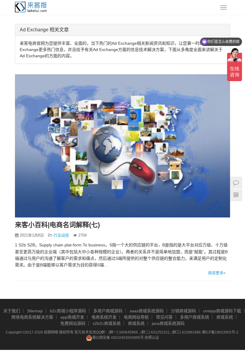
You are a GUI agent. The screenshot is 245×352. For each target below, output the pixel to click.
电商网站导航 (136, 317)
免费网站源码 (72, 323)
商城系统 (224, 317)
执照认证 (152, 338)
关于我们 (11, 310)
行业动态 (61, 235)
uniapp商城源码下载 (222, 310)
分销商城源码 (183, 310)
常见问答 (164, 317)
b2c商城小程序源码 (68, 310)
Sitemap (35, 310)
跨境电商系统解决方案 (32, 317)
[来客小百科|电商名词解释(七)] (122, 145)
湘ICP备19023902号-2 (220, 332)
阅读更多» (217, 273)
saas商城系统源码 (147, 310)
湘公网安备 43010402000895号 (118, 338)
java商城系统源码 (168, 323)
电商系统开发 (104, 317)
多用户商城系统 (194, 317)
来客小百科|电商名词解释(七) (57, 225)
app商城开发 (72, 317)
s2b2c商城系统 (107, 323)
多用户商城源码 (107, 310)
